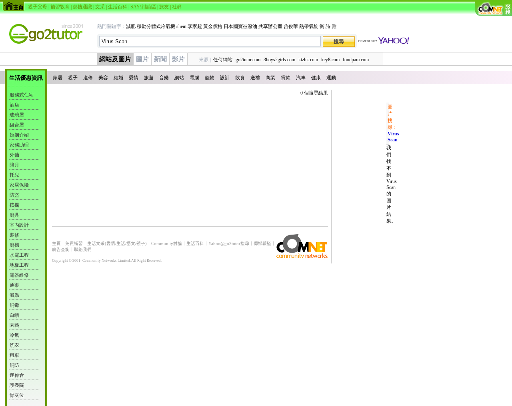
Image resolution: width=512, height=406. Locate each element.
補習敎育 (60, 7)
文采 (100, 7)
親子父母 (37, 7)
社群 (177, 7)
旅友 (164, 7)
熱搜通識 (82, 7)
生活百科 (117, 7)
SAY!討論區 (143, 7)
